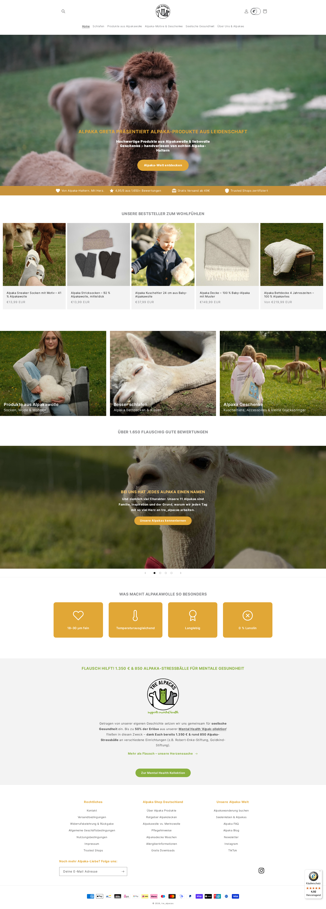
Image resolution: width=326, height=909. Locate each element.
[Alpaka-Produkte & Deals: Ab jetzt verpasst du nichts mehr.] (123, 871)
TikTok (232, 850)
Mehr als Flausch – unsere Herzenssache (160, 753)
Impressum (92, 843)
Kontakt (92, 810)
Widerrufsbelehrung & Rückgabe (92, 823)
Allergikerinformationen (161, 843)
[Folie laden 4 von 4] (171, 573)
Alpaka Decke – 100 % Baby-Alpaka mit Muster (225, 294)
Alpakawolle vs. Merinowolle (161, 823)
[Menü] (320, 872)
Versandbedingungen (92, 817)
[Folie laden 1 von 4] (154, 573)
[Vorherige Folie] (145, 573)
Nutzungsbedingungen (92, 837)
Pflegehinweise (161, 830)
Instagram (231, 843)
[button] (63, 11)
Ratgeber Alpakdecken (161, 817)
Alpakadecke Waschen (161, 837)
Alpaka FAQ (231, 823)
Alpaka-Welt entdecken (163, 165)
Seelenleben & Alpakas (231, 817)
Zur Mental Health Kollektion (163, 773)
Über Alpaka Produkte (161, 810)
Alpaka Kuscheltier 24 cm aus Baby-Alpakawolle (161, 294)
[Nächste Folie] (181, 573)
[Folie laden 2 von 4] (160, 573)
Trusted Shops (93, 850)
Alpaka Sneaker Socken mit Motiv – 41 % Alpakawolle (34, 294)
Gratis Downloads (163, 850)
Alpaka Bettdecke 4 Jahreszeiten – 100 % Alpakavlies (289, 294)
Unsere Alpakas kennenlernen (163, 520)
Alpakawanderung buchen (231, 810)
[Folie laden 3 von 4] (166, 573)
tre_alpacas (167, 903)
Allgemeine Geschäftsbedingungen (92, 830)
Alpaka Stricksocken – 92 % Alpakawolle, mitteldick (90, 294)
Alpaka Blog (231, 830)
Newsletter (231, 837)
